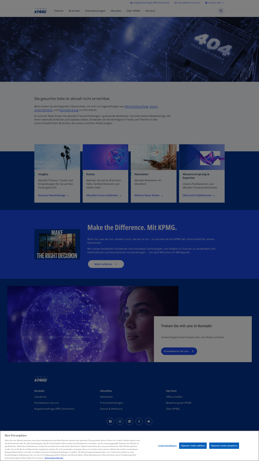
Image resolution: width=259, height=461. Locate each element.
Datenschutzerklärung (54, 458)
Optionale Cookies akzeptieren (224, 445)
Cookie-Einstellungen (167, 445)
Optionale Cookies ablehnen (193, 445)
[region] (129, 446)
